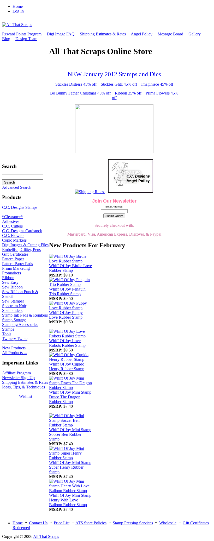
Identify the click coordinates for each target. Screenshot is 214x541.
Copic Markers (14, 240)
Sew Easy (10, 282)
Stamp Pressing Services (133, 523)
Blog (6, 38)
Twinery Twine (14, 338)
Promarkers (11, 273)
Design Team (26, 38)
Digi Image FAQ (61, 34)
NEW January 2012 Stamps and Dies (114, 74)
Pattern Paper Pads (17, 263)
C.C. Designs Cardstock (22, 231)
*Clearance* (12, 217)
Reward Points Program (21, 34)
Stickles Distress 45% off (76, 84)
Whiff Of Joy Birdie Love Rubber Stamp (70, 268)
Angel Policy (141, 34)
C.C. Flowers (13, 235)
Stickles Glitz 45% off (119, 84)
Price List (61, 523)
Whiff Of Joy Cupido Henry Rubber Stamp (66, 366)
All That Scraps (46, 536)
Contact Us (38, 523)
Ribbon (8, 277)
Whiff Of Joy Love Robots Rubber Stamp (67, 343)
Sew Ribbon (12, 287)
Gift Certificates (15, 254)
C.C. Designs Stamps (19, 207)
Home (18, 6)
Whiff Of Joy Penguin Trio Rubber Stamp (67, 291)
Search (9, 166)
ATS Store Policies (90, 523)
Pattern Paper (13, 259)
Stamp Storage (14, 320)
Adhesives (10, 221)
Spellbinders (12, 310)
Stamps (8, 329)
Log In (18, 11)
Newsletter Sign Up (18, 377)
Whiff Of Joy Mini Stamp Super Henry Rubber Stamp (70, 467)
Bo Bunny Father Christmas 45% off (80, 93)
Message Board (170, 34)
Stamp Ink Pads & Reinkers (25, 315)
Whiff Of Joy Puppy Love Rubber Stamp (66, 314)
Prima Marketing (16, 268)
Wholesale (167, 523)
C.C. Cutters (12, 226)
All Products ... (14, 352)
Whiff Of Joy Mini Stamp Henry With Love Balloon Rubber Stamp (70, 500)
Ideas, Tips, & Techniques (23, 387)
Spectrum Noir (14, 306)
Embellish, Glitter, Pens (21, 249)
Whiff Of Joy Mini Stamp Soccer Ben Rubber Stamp (70, 434)
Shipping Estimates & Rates (103, 34)
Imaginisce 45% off (157, 84)
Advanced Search (16, 187)
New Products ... (16, 348)
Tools (6, 334)
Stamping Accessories (20, 324)
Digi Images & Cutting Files (25, 245)
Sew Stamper (13, 301)
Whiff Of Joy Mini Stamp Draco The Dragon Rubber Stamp (70, 397)
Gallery (194, 34)
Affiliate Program (16, 373)
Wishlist (25, 396)
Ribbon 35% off (128, 93)
